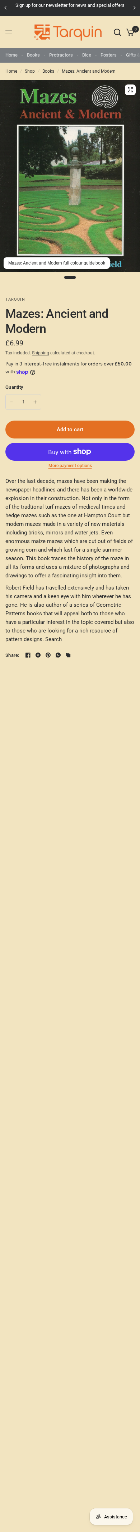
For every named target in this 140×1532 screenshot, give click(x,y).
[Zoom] (130, 89)
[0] (129, 32)
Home (11, 55)
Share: (12, 655)
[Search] (117, 32)
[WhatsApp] (58, 655)
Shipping (40, 352)
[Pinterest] (48, 655)
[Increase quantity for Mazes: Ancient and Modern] (35, 401)
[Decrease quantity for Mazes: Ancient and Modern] (11, 401)
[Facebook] (28, 655)
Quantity (14, 387)
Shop (30, 71)
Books (33, 55)
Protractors (61, 55)
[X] (38, 655)
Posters (109, 55)
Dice (86, 55)
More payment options (70, 466)
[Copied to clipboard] (68, 655)
